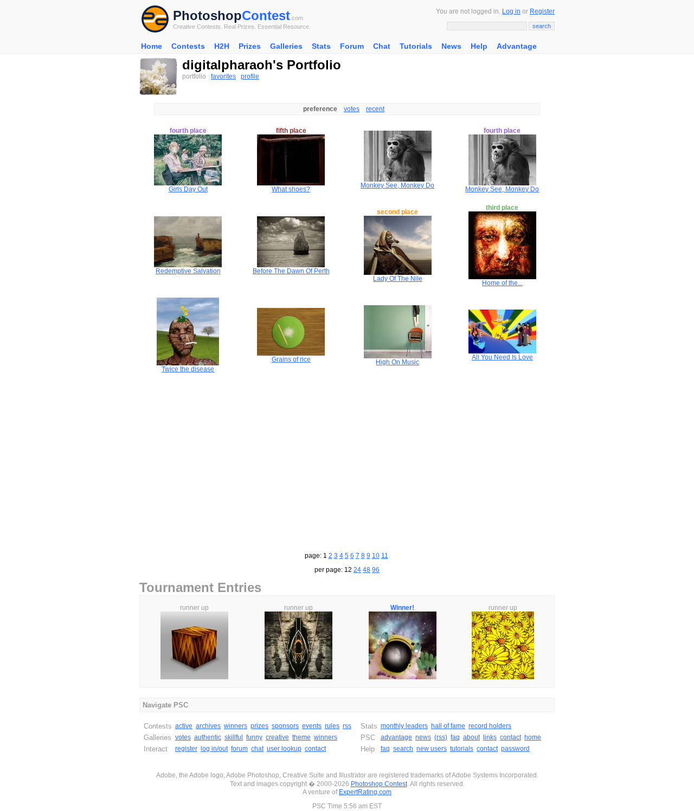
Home (151, 46)
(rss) (440, 737)
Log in (511, 11)
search (403, 748)
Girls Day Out (188, 189)
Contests (188, 46)
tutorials (461, 748)
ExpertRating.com (365, 792)
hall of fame (448, 726)
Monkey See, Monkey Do (397, 185)
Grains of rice (291, 359)
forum (239, 748)
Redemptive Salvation (188, 271)
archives (208, 726)
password (515, 748)
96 (376, 570)
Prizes (250, 46)
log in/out (214, 748)
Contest (266, 15)
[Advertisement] (347, 461)
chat (257, 748)
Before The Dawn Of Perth (291, 271)
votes (351, 109)
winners (235, 726)
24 (357, 570)
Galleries (286, 46)
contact (315, 748)
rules (332, 726)
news (423, 737)
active (183, 726)
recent (375, 109)
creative (277, 737)
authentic (207, 737)
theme (301, 737)
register (186, 748)
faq (455, 737)
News (451, 46)
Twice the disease (188, 369)
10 (376, 555)
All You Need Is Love (502, 357)
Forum (352, 46)
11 (384, 555)
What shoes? (291, 189)
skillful (233, 737)
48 (366, 570)
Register (542, 11)
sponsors (285, 726)
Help (479, 46)
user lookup (284, 748)
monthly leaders (404, 726)
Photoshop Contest (379, 784)
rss (347, 726)
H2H (221, 46)
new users (431, 748)
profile (250, 76)
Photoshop (207, 15)
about (471, 737)
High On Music (397, 362)
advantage (396, 737)
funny (254, 737)
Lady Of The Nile (397, 278)
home (532, 737)
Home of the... (502, 283)
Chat (381, 46)
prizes (259, 726)
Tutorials (416, 46)
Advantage (517, 46)
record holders (489, 726)
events (312, 726)
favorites (223, 76)
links (490, 737)
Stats (321, 46)
